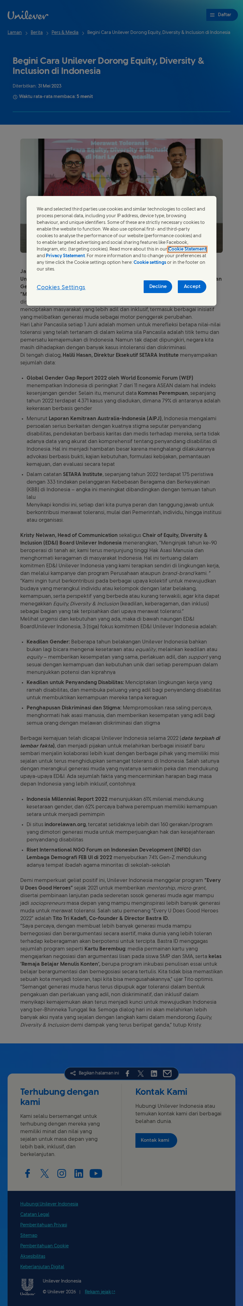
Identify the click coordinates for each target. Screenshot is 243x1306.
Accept (192, 286)
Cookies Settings (61, 288)
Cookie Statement (187, 249)
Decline (158, 286)
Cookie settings (150, 262)
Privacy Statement (65, 256)
